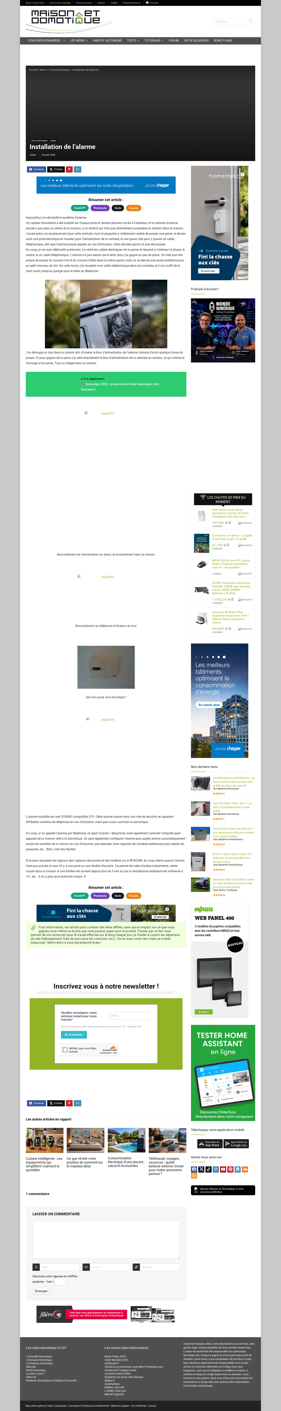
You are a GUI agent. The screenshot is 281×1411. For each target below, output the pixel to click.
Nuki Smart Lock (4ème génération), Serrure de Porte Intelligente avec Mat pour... (230, 513)
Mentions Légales (120, 1406)
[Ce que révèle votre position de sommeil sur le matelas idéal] (85, 1130)
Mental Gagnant (114, 1394)
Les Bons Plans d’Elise (118, 1373)
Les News (77, 40)
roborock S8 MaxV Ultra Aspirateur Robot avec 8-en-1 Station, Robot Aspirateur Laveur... (230, 617)
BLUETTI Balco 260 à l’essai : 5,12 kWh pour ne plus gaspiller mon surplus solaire (233, 858)
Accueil (33, 69)
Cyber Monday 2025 (116, 1359)
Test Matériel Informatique (226, 788)
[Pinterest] (230, 1169)
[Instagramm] (216, 1169)
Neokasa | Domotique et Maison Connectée (51, 1380)
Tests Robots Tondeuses (225, 890)
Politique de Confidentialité (95, 1406)
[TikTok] (208, 1169)
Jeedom (101, 3)
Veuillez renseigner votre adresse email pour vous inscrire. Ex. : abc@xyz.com (101, 1026)
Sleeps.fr (110, 1380)
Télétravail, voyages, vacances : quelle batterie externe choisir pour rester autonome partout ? (166, 1166)
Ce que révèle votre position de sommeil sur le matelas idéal (85, 1162)
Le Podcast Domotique (39, 1363)
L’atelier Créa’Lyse (115, 1390)
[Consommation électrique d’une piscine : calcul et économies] (126, 1130)
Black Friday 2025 (35, 3)
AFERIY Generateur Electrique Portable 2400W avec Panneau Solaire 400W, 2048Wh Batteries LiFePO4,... (231, 588)
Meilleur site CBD (114, 1387)
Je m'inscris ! (74, 1034)
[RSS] (194, 1176)
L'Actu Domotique (59, 69)
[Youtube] (223, 1169)
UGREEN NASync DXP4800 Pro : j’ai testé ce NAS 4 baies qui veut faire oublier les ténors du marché (234, 781)
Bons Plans (223, 40)
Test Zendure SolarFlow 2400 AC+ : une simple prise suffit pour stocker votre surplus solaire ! (233, 832)
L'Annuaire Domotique (39, 1359)
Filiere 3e (31, 1377)
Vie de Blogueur (196, 40)
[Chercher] (250, 21)
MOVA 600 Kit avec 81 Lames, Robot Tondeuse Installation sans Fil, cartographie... (231, 564)
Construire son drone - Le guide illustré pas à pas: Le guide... (232, 537)
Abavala (31, 1366)
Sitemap (142, 1406)
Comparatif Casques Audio (120, 1370)
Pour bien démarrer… (45, 40)
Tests (131, 40)
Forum (174, 40)
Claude (133, 207)
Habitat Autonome (107, 40)
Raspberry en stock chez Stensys (124, 1377)
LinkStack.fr (112, 1363)
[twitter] (201, 1169)
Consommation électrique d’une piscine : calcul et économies (126, 1162)
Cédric (33, 155)
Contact (152, 1406)
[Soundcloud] (245, 1169)
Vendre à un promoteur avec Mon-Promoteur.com (134, 1366)
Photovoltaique (84, 3)
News (43, 69)
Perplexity (100, 207)
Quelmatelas (112, 1383)
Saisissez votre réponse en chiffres (54, 1276)
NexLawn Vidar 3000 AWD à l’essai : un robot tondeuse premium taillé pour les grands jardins (234, 883)
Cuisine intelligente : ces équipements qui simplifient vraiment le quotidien (44, 1164)
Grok (118, 207)
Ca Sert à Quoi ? (35, 1373)
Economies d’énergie (60, 3)
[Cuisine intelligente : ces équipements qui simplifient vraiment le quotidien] (44, 1130)
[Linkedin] (238, 1169)
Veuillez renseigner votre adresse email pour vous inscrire (79, 1016)
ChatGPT (80, 207)
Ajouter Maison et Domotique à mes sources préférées (222, 1190)
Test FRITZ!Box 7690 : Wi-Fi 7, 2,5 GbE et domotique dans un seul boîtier (232, 807)
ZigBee (113, 3)
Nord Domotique (35, 1370)
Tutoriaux (152, 40)
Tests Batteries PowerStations (228, 839)
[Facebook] (194, 1169)
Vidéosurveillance (132, 3)
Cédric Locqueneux (57, 1406)
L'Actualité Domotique (39, 1356)
